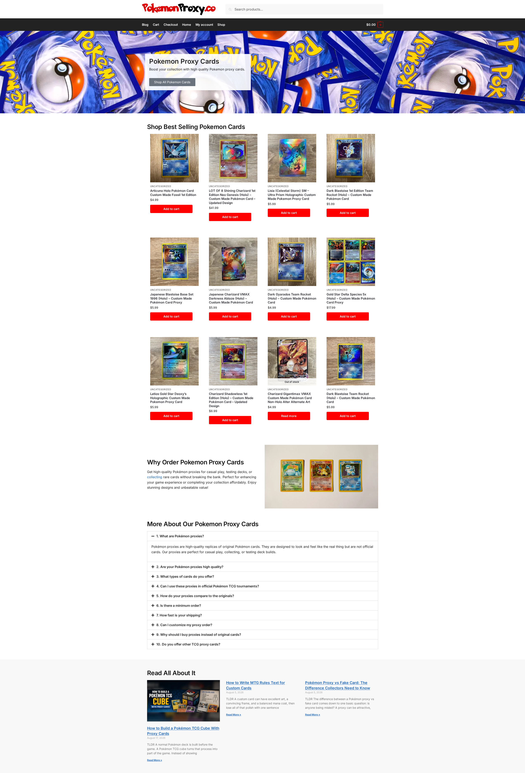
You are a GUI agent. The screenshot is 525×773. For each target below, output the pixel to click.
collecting (154, 477)
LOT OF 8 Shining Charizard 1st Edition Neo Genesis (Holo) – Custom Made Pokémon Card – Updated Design (232, 197)
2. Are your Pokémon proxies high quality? (189, 567)
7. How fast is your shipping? (179, 615)
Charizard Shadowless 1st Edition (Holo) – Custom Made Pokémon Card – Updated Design (231, 400)
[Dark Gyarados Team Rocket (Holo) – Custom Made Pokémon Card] (292, 262)
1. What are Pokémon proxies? (180, 536)
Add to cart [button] (171, 209)
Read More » (154, 760)
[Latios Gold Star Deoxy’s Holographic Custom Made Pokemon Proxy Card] (174, 361)
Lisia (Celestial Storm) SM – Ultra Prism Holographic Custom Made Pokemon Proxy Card (292, 195)
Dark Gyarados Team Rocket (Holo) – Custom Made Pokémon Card (292, 298)
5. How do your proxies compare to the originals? (195, 596)
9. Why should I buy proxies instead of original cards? (198, 634)
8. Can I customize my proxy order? (184, 625)
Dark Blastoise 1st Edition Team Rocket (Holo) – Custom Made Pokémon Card (350, 195)
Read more (288, 416)
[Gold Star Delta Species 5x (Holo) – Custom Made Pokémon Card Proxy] (351, 262)
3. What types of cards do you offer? (185, 576)
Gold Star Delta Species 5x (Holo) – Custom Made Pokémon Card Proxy (351, 298)
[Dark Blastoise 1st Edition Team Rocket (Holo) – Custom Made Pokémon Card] (351, 158)
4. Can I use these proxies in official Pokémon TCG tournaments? (207, 586)
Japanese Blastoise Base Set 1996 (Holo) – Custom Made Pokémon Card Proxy (171, 298)
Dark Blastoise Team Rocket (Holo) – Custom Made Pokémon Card (351, 398)
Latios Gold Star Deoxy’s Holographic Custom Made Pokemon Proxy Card (170, 398)
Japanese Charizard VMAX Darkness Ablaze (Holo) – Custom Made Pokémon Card (231, 298)
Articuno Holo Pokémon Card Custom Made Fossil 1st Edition (173, 193)
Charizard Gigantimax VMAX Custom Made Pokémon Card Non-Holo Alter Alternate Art (290, 398)
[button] (374, 25)
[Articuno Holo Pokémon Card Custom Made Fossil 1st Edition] (174, 158)
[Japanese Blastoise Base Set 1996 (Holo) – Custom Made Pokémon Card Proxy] (174, 262)
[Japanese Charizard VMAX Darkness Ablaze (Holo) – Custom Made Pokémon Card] (233, 262)
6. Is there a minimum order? (178, 605)
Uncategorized (160, 186)
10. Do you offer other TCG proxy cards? (188, 644)
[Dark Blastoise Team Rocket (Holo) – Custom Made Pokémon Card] (351, 361)
